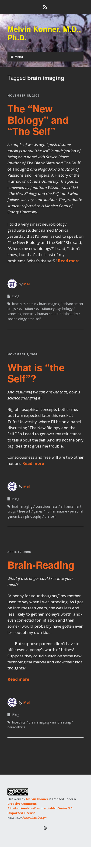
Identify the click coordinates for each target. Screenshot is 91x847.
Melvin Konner (37, 799)
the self (35, 319)
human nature (48, 314)
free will (25, 511)
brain (32, 304)
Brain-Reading (40, 565)
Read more (69, 260)
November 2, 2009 (22, 354)
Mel (26, 284)
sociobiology (17, 319)
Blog (15, 296)
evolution (26, 308)
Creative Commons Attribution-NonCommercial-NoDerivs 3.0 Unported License (39, 808)
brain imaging (49, 304)
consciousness (46, 506)
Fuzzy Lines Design (34, 817)
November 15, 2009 (23, 95)
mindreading (61, 722)
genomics (27, 314)
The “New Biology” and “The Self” (38, 119)
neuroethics (16, 727)
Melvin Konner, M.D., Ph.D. (44, 33)
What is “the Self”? (35, 372)
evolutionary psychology (54, 308)
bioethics (19, 304)
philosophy (70, 314)
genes (12, 314)
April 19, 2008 (19, 552)
